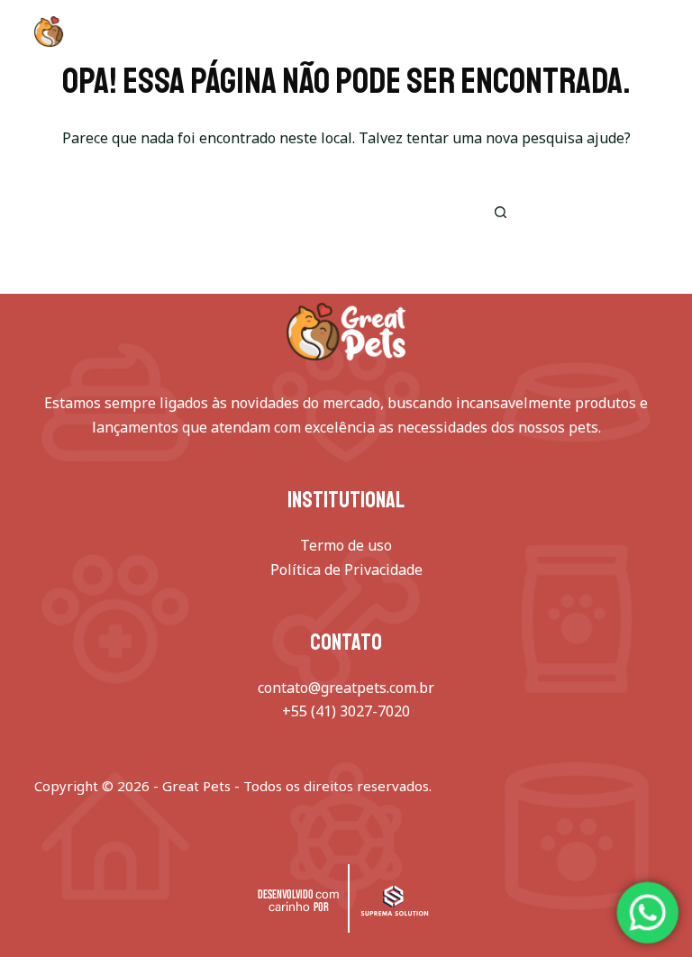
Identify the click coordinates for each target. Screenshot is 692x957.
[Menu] (650, 31)
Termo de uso (346, 545)
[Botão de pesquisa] (500, 212)
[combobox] (320, 212)
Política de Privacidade (346, 569)
